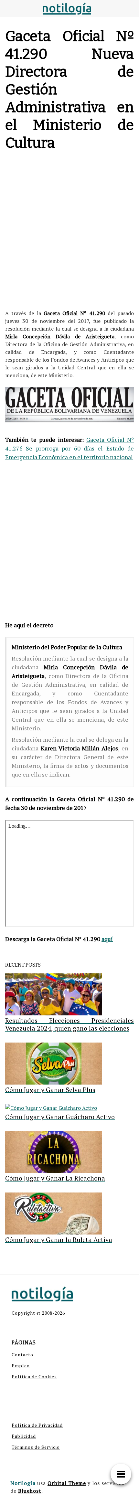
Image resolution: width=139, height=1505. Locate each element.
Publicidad (24, 1436)
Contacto (22, 1354)
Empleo (21, 1365)
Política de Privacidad (37, 1425)
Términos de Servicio (36, 1447)
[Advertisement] (69, 231)
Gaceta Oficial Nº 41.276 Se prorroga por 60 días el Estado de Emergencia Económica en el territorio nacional (69, 448)
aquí (107, 939)
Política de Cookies (34, 1376)
